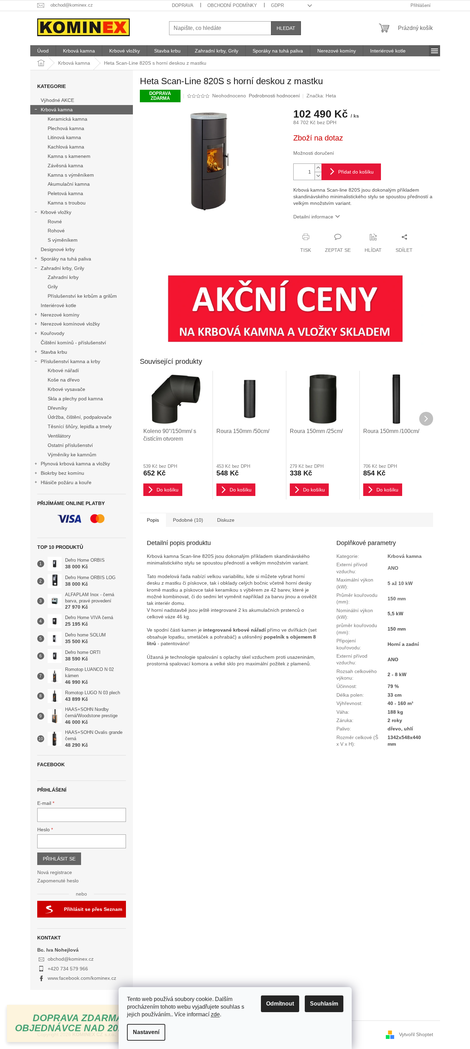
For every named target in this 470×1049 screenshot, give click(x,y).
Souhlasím (324, 1004)
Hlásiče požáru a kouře (66, 482)
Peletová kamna (65, 193)
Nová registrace (54, 872)
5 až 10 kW (400, 583)
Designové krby (58, 249)
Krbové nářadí (63, 370)
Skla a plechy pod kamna (75, 398)
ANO (393, 568)
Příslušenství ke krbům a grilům (82, 296)
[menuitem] (43, 50)
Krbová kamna (57, 109)
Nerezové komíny (60, 315)
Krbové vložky (56, 212)
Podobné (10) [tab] (188, 520)
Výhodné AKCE (57, 100)
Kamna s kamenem (69, 156)
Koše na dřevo (64, 380)
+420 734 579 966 (68, 968)
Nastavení (146, 1032)
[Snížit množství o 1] (317, 176)
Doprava (182, 5)
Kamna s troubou (67, 203)
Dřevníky (57, 408)
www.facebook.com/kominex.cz (82, 978)
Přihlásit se (59, 859)
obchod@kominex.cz (71, 959)
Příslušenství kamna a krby (70, 361)
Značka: (321, 95)
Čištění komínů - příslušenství (73, 342)
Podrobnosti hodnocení (274, 95)
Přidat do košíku (356, 172)
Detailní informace (313, 216)
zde (215, 1014)
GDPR (277, 5)
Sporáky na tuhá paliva (66, 259)
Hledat (286, 28)
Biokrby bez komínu (62, 473)
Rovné (55, 221)
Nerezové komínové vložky (70, 324)
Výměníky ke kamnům (72, 454)
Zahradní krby (63, 277)
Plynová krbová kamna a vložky (75, 463)
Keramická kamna (67, 119)
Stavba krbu (54, 352)
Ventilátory (59, 436)
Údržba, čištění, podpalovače (80, 417)
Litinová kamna (64, 137)
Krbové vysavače (66, 389)
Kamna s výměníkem (71, 175)
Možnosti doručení (313, 153)
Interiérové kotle (58, 305)
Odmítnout (280, 1004)
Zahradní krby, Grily (62, 268)
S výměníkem (63, 240)
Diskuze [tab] (225, 520)
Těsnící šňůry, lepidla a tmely (80, 426)
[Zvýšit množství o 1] (317, 168)
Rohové (56, 230)
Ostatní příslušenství (70, 445)
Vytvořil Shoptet (416, 1034)
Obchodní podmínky (232, 5)
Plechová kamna (66, 128)
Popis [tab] (153, 520)
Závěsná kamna (65, 165)
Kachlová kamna (66, 147)
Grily (53, 286)
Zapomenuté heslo (58, 880)
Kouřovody (52, 333)
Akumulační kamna (69, 184)
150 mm (397, 598)
